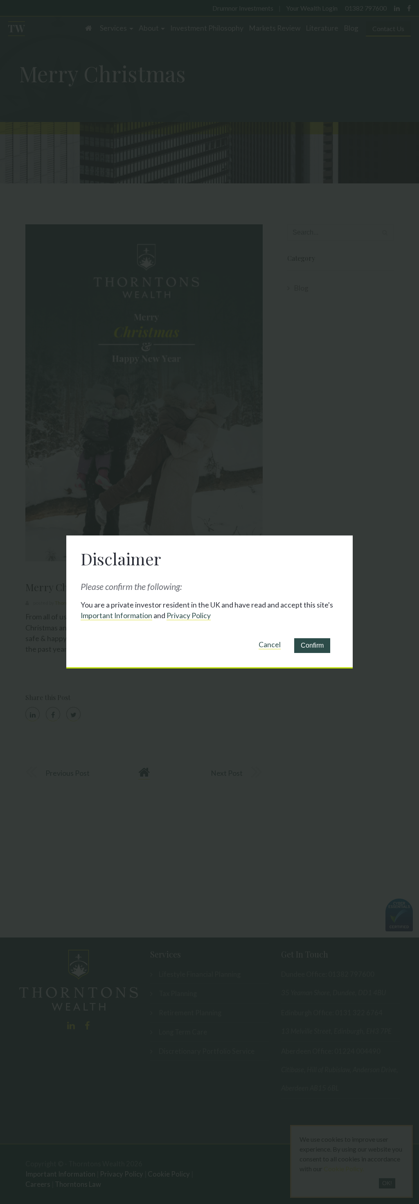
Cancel (270, 644)
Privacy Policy (189, 615)
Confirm (312, 645)
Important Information (116, 615)
